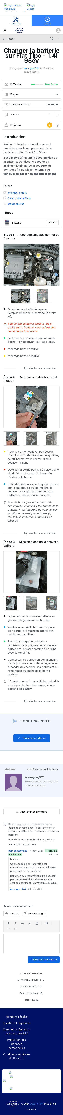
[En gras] (8, 923)
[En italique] (15, 923)
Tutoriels (15, 24)
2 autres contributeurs (45, 769)
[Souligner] (36, 923)
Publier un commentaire (44, 959)
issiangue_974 (31, 68)
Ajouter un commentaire (42, 368)
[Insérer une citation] (46, 923)
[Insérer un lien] (29, 923)
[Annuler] (8, 928)
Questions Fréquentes (17, 1023)
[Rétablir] (15, 928)
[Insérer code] (22, 923)
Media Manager (36, 913)
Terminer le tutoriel (33, 738)
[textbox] (31, 944)
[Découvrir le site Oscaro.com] (13, 1103)
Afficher (52, 222)
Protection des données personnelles (16, 1044)
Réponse (53, 854)
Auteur (10, 769)
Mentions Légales (17, 1017)
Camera (13, 913)
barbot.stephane (17, 850)
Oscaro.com (36, 1103)
